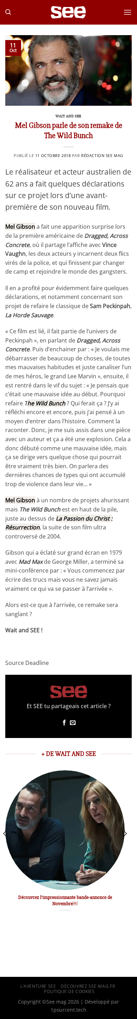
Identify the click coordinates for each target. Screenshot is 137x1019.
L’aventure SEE (38, 986)
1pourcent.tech (68, 1009)
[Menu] (127, 12)
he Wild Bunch (46, 403)
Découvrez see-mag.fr (88, 986)
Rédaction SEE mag (102, 155)
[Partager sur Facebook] (64, 723)
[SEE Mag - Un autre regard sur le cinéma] (68, 12)
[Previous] (4, 848)
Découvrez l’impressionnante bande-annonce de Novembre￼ (65, 900)
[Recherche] (8, 12)
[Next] (125, 848)
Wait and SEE (68, 116)
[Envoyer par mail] (73, 723)
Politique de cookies (69, 991)
